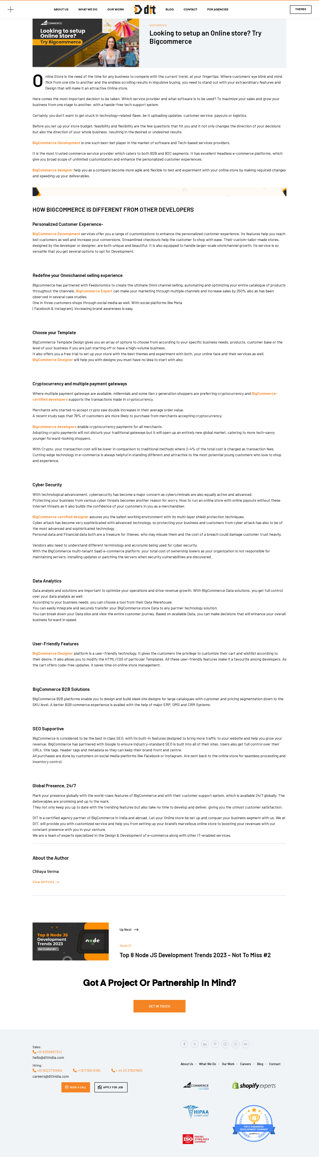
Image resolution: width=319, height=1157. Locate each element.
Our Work (115, 10)
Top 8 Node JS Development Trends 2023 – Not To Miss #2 (195, 954)
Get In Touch (159, 1006)
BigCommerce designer (53, 170)
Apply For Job (113, 1087)
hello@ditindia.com (48, 1057)
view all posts (43, 882)
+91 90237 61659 (49, 1070)
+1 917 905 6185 (88, 1070)
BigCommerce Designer (53, 359)
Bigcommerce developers (55, 426)
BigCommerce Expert (94, 290)
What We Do (87, 10)
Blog (170, 10)
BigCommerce (158, 25)
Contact (190, 10)
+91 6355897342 (49, 1052)
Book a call (78, 1087)
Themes (300, 9)
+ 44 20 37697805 (129, 1070)
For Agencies (217, 10)
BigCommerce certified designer (61, 516)
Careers (245, 1064)
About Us (61, 10)
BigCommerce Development (56, 142)
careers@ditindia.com (51, 1076)
